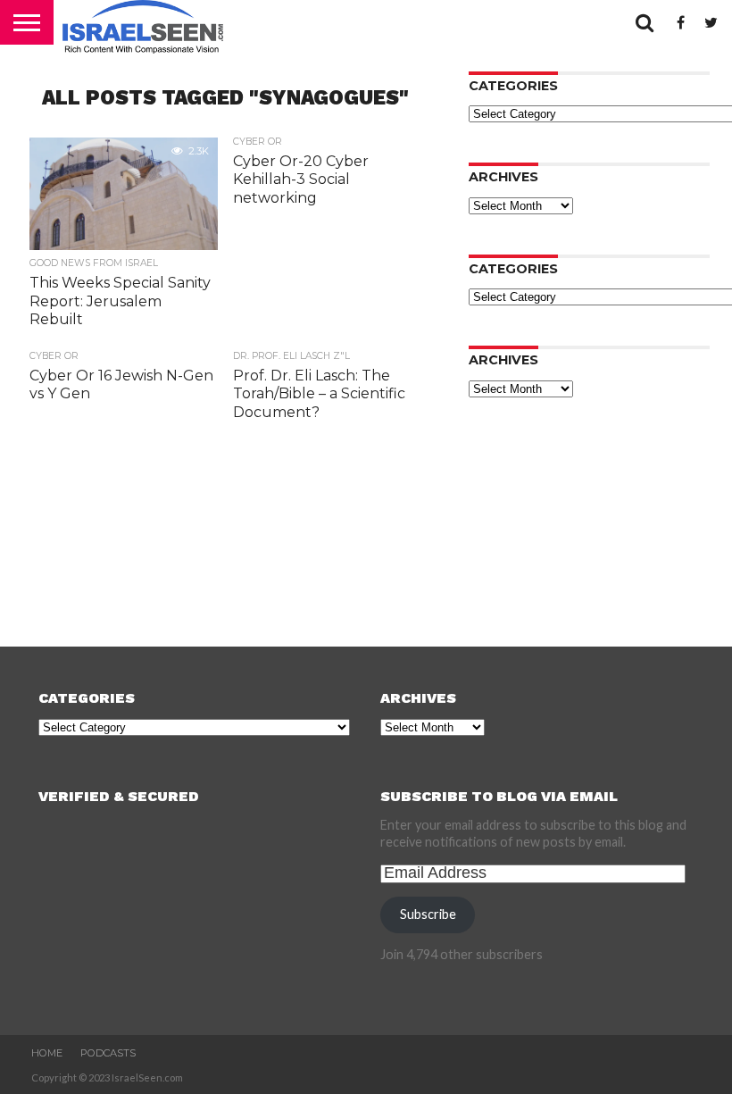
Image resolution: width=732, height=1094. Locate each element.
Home (46, 1053)
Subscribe (428, 914)
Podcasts (108, 1053)
